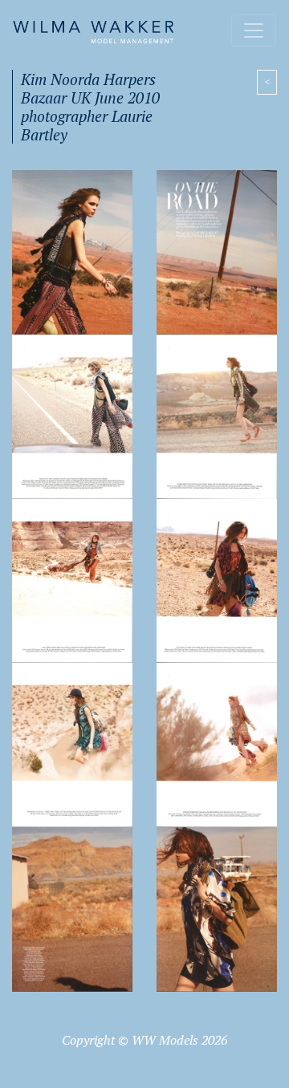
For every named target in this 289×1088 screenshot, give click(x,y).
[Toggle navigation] (253, 30)
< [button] (267, 81)
